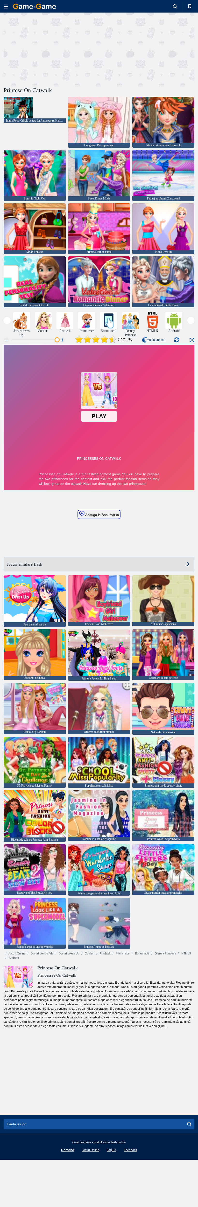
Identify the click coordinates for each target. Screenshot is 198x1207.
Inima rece (122, 953)
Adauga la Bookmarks (102, 515)
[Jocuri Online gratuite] (34, 6)
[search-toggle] (175, 6)
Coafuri (89, 953)
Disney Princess (165, 953)
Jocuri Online (17, 953)
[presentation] (7, 320)
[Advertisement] (51, 49)
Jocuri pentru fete (42, 953)
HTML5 (186, 953)
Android (13, 958)
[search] (189, 1124)
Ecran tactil (141, 953)
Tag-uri (111, 1150)
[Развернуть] (192, 340)
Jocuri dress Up (68, 953)
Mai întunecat (155, 340)
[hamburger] (6, 6)
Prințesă (105, 953)
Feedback (130, 1150)
